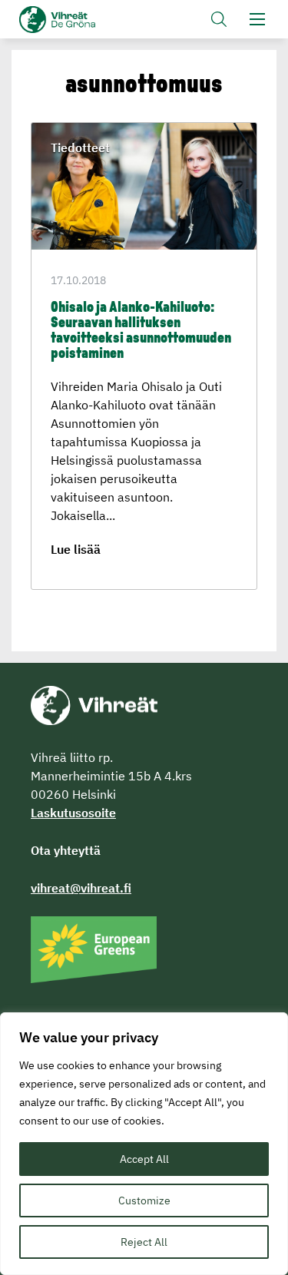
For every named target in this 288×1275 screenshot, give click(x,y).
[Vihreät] (94, 704)
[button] (219, 19)
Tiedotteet (80, 147)
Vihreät (82, 19)
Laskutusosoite (73, 812)
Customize (144, 1200)
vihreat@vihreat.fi (81, 888)
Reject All (144, 1242)
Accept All (144, 1159)
